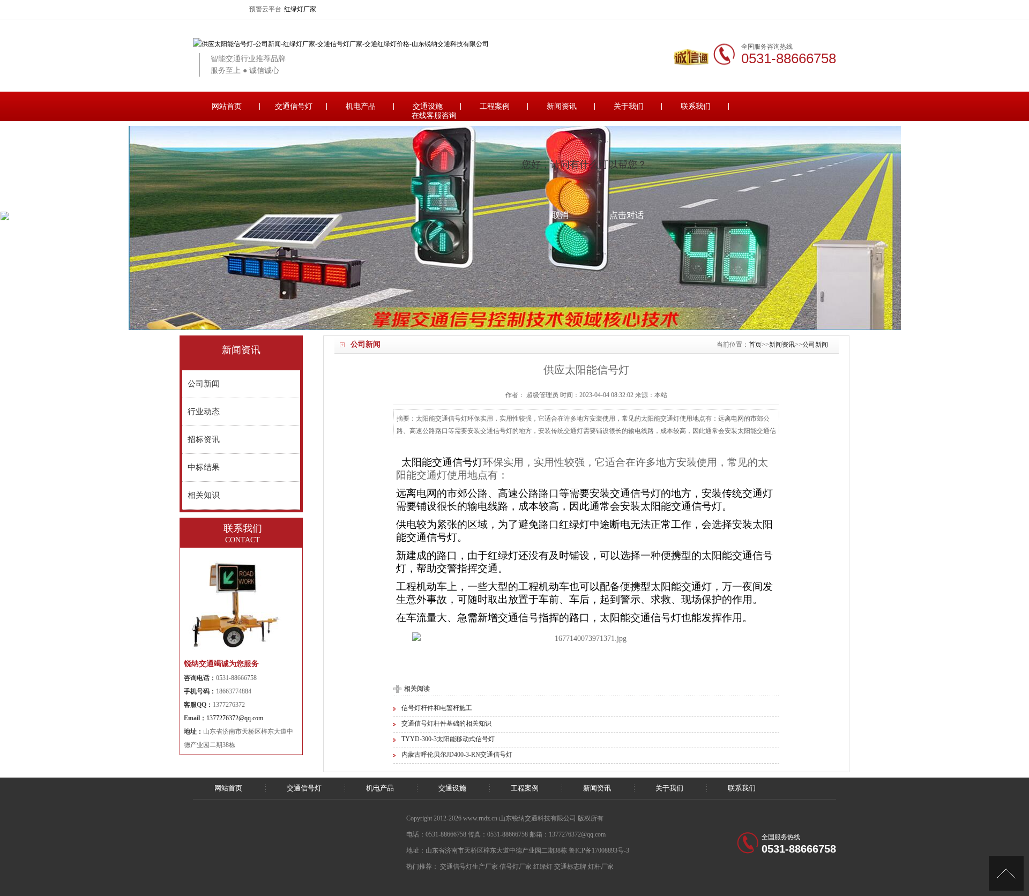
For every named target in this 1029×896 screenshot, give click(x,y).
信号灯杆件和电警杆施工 (436, 708)
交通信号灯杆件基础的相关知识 (446, 723)
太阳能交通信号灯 (442, 462)
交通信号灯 (293, 106)
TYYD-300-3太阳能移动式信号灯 (448, 739)
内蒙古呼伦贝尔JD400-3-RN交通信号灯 (456, 754)
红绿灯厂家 (300, 9)
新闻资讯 (562, 106)
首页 (755, 344)
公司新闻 (815, 344)
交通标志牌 (570, 866)
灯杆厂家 (601, 866)
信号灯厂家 (515, 866)
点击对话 (626, 215)
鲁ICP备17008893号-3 (599, 850)
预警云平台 (265, 9)
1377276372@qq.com (234, 718)
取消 (560, 215)
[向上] (1006, 873)
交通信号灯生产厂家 (469, 866)
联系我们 (696, 106)
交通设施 (428, 106)
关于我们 (629, 106)
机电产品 (361, 106)
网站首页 (227, 106)
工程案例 (495, 106)
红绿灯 (543, 866)
